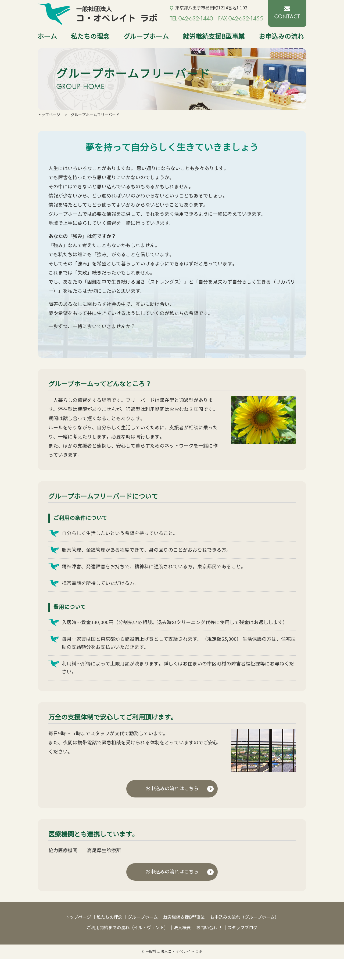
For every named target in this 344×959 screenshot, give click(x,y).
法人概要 (182, 927)
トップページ (49, 115)
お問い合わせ (209, 927)
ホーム (47, 36)
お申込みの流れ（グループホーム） (244, 917)
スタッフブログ (242, 927)
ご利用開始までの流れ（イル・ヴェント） (127, 927)
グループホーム (146, 36)
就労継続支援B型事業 (214, 36)
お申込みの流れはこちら (172, 789)
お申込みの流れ (281, 36)
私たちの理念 (90, 36)
